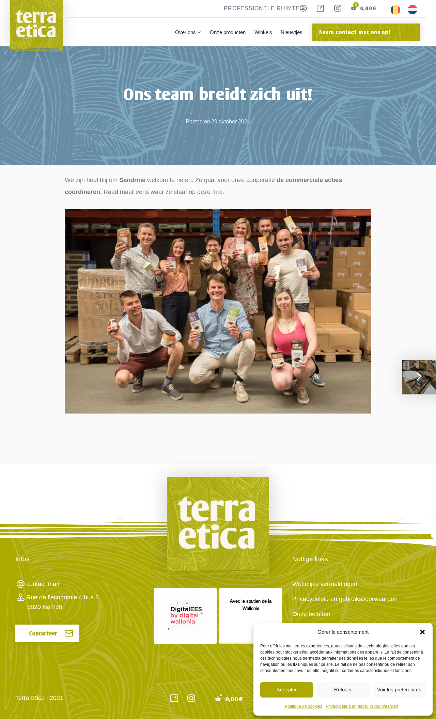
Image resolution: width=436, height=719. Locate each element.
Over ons (185, 32)
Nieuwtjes (291, 32)
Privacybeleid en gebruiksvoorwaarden (362, 706)
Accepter (287, 689)
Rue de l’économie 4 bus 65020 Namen (62, 602)
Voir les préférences (399, 689)
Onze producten (228, 32)
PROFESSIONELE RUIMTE (262, 8)
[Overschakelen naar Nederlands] (412, 9)
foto (217, 191)
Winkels (263, 32)
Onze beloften (311, 614)
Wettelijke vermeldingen (324, 584)
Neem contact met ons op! (354, 32)
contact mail (42, 584)
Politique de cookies (303, 706)
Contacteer (43, 633)
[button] (422, 632)
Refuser (343, 689)
